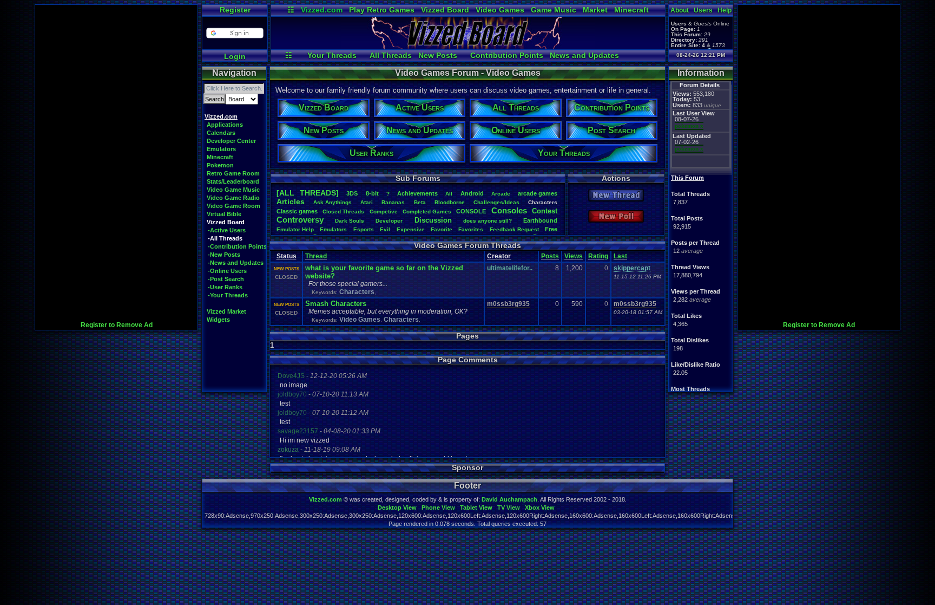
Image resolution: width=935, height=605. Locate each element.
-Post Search (226, 279)
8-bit (372, 193)
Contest (544, 211)
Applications (225, 124)
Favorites (470, 229)
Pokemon (220, 165)
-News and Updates (236, 262)
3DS (352, 193)
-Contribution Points (237, 246)
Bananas (393, 202)
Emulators (221, 149)
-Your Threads (228, 295)
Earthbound (540, 220)
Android (472, 193)
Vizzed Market (226, 311)
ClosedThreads (343, 211)
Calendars (221, 132)
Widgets (218, 319)
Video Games (500, 9)
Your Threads (332, 55)
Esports (363, 229)
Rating (598, 256)
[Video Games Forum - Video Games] (468, 46)
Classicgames (297, 211)
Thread (316, 256)
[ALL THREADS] (307, 192)
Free (551, 229)
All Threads (391, 55)
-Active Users (227, 230)
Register (235, 9)
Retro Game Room (233, 173)
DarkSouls (349, 221)
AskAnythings (332, 202)
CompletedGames (427, 211)
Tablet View (476, 507)
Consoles (509, 210)
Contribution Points (506, 55)
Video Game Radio (233, 197)
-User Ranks (225, 287)
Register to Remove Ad (117, 325)
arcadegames (537, 193)
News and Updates (584, 55)
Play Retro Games (381, 9)
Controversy (300, 219)
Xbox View (540, 507)
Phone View (438, 507)
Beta (420, 202)
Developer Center (231, 141)
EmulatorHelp (295, 229)
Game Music (553, 9)
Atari (366, 202)
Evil (385, 229)
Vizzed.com (322, 9)
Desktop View (397, 507)
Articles (290, 201)
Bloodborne (449, 202)
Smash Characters (335, 304)
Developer (389, 221)
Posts (550, 256)
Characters (356, 292)
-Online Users (227, 271)
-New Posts (224, 254)
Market (595, 9)
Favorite (441, 229)
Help (724, 10)
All (448, 194)
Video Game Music (233, 189)
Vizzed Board (445, 9)
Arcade (500, 194)
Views (573, 256)
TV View (508, 507)
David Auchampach (509, 499)
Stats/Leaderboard (233, 181)
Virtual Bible (224, 214)
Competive (384, 211)
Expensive (411, 229)
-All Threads (225, 238)
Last (620, 256)
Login (235, 56)
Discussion (433, 220)
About (679, 10)
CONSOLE (471, 211)
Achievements (417, 193)
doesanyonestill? (487, 221)
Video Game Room (233, 206)
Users (703, 10)
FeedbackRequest (514, 229)
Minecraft (631, 9)
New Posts (437, 55)
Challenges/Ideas (496, 202)
